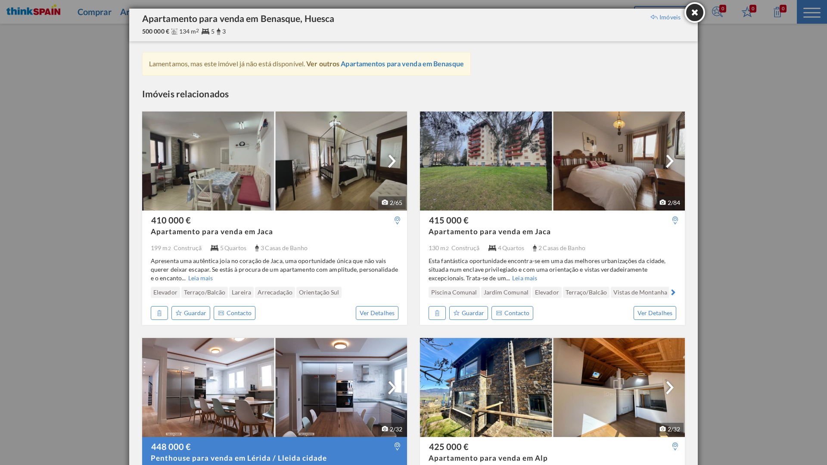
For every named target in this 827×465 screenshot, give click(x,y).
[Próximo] (392, 161)
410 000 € (171, 220)
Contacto (239, 312)
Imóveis (670, 17)
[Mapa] (397, 220)
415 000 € (449, 220)
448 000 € (171, 446)
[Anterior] (154, 292)
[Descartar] (159, 313)
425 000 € (449, 446)
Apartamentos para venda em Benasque (402, 63)
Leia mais (200, 278)
